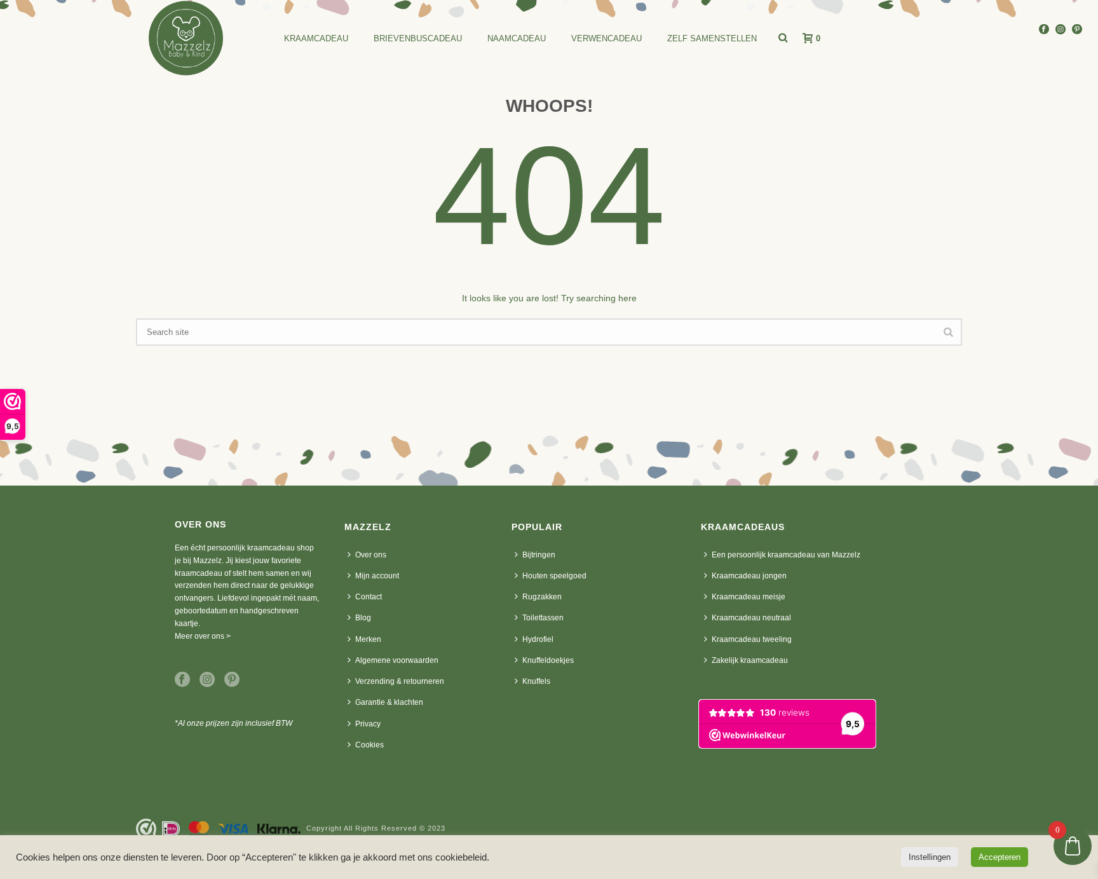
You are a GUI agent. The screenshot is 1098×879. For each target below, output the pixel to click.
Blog (363, 617)
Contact (368, 596)
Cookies (369, 744)
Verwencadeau (606, 38)
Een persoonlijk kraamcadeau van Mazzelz (786, 554)
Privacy (368, 723)
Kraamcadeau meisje (748, 596)
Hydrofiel (537, 639)
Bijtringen (538, 554)
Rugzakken (542, 596)
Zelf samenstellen (712, 38)
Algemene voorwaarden (396, 660)
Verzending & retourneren (399, 681)
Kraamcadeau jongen (749, 575)
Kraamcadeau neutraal (751, 617)
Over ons (370, 554)
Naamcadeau (516, 38)
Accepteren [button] (999, 857)
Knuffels (536, 681)
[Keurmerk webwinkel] (146, 829)
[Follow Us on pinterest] (232, 680)
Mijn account (377, 575)
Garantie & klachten (389, 702)
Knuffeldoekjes (548, 660)
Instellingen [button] (930, 857)
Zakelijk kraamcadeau (750, 660)
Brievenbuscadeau (418, 38)
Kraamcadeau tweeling (752, 639)
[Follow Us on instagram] (207, 680)
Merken (368, 639)
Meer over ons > (203, 636)
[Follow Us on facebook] (182, 680)
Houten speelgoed (554, 575)
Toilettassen (543, 617)
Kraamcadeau (316, 38)
